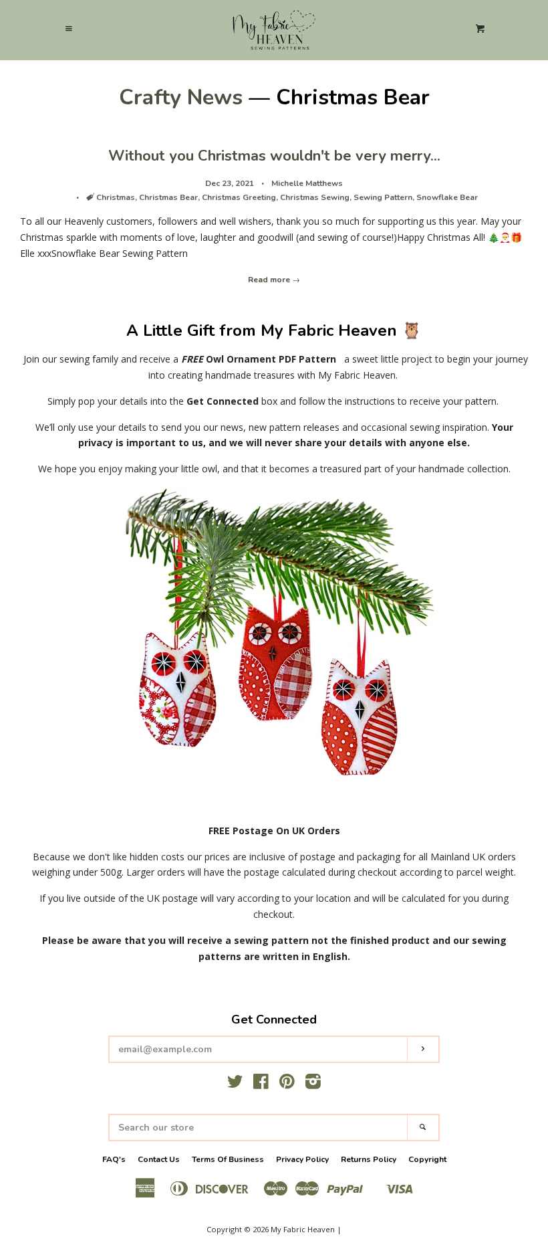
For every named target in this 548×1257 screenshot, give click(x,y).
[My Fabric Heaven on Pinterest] (287, 1084)
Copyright (427, 1159)
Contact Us (159, 1159)
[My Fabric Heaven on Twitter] (235, 1084)
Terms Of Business (228, 1159)
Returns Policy (368, 1159)
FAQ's (114, 1159)
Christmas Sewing (315, 197)
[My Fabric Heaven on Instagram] (313, 1084)
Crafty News (181, 97)
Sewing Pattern (383, 197)
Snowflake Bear (447, 197)
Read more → (274, 279)
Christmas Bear (168, 197)
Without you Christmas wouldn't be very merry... (274, 156)
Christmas (115, 197)
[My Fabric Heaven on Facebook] (261, 1084)
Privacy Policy (302, 1159)
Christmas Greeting (239, 197)
